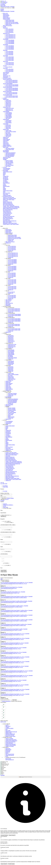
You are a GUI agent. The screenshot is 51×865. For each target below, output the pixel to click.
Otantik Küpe (8, 128)
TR (3, 2)
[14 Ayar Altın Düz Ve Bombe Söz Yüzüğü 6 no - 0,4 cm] (14, 642)
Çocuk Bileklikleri (6, 168)
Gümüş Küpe (5, 123)
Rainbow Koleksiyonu (7, 201)
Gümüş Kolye (6, 99)
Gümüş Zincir (5, 142)
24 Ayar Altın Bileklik (9, 43)
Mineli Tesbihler (11, 416)
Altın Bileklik (5, 39)
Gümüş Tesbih (11, 413)
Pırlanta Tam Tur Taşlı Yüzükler (11, 22)
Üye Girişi (5, 491)
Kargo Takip (2, 5)
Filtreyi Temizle (3, 571)
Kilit (4, 175)
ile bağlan (2, 500)
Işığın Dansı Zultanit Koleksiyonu (9, 220)
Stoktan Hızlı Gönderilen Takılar (9, 198)
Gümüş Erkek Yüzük (9, 149)
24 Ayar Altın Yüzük (9, 60)
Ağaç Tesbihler (8, 163)
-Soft (20, 776)
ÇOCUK (5, 167)
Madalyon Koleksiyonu (7, 202)
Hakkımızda (7, 748)
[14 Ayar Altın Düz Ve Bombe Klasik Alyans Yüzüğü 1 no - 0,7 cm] (16, 675)
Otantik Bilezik (8, 122)
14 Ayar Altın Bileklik (9, 40)
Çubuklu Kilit (5, 176)
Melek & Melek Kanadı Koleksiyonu (10, 208)
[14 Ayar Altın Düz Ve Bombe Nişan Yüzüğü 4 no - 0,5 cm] (14, 661)
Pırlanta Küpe (5, 16)
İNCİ (6, 729)
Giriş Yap (2, 499)
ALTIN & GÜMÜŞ (7, 78)
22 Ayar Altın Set (8, 66)
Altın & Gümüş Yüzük (7, 94)
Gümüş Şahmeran (6, 139)
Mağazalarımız (8, 749)
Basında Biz (7, 750)
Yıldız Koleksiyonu (7, 214)
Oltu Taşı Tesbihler (9, 161)
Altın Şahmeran (6, 72)
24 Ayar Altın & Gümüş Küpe (11, 92)
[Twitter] (4, 708)
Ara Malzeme (5, 179)
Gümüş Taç (5, 141)
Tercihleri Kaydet (11, 863)
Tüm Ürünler (8, 105)
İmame (4, 173)
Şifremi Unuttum (10, 498)
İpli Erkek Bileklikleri (9, 156)
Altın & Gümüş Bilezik (7, 86)
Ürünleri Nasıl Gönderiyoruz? (11, 740)
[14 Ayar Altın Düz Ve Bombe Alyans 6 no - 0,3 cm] (13, 647)
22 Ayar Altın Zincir (9, 70)
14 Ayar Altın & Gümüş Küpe (11, 93)
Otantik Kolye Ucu (9, 110)
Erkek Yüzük (5, 147)
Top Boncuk (5, 177)
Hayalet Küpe (8, 126)
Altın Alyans (5, 61)
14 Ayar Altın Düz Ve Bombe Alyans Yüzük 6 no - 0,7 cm (11, 634)
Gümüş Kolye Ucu (6, 107)
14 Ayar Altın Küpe (9, 51)
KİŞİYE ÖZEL (8, 732)
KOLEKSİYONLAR (7, 196)
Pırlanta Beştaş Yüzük (9, 21)
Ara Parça (5, 180)
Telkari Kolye (8, 102)
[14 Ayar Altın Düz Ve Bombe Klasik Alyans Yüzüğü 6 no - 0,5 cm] (16, 582)
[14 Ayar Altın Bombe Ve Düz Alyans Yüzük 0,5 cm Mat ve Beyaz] (16, 615)
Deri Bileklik (10, 356)
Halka (4, 191)
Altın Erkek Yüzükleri (9, 148)
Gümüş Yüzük (6, 129)
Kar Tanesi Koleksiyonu (8, 209)
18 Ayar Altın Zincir (9, 71)
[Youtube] (4, 716)
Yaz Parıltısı (5, 200)
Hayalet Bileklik (8, 113)
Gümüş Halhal (6, 140)
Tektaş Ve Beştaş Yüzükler (10, 131)
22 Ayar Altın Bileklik (9, 42)
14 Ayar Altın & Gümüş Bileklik (11, 84)
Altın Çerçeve (5, 73)
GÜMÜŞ (5, 98)
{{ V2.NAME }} (7, 537)
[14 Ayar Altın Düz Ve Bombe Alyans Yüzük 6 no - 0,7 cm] (14, 633)
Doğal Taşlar (5, 194)
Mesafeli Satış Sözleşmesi (10, 744)
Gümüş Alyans (6, 137)
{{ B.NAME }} (7, 544)
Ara (13, 7)
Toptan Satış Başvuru (9, 755)
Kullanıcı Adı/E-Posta (4, 493)
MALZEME (5, 170)
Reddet (26, 831)
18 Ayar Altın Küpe (9, 52)
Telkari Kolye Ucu (9, 109)
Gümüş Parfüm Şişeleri (7, 171)
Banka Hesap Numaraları (10, 741)
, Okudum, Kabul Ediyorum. (12, 701)
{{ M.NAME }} (7, 551)
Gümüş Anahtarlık (6, 144)
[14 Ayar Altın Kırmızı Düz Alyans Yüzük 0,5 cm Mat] (13, 628)
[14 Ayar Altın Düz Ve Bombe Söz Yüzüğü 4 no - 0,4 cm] (14, 666)
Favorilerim (2, 4)
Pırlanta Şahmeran (6, 17)
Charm (4, 184)
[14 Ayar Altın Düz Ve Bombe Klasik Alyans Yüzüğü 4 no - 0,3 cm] (16, 670)
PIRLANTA (5, 13)
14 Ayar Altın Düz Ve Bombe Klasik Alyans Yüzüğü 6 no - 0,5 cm (13, 583)
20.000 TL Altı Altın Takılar (8, 197)
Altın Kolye (5, 27)
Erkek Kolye (5, 158)
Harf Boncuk (5, 178)
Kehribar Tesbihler (9, 160)
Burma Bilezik (8, 121)
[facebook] (4, 705)
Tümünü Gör (10, 240)
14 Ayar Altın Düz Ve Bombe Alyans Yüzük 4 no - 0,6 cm (11, 657)
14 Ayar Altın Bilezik (9, 45)
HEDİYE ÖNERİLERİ (10, 734)
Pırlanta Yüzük (8, 24)
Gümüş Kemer (6, 143)
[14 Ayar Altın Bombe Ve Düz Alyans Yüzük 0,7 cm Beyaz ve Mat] (16, 619)
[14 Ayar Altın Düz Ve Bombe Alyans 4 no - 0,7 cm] (13, 652)
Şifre (1, 495)
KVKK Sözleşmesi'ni (6, 701)
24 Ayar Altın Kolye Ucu (10, 37)
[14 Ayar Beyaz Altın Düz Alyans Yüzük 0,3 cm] (12, 591)
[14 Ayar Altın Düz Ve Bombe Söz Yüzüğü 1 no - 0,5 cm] (14, 684)
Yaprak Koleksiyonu (7, 211)
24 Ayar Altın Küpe (9, 54)
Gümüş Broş (5, 138)
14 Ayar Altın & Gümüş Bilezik (11, 88)
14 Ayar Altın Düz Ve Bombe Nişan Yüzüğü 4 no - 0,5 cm (12, 662)
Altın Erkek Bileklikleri (10, 153)
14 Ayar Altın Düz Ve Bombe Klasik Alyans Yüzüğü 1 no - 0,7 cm (13, 676)
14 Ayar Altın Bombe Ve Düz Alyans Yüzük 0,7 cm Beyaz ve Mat (13, 620)
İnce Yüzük (7, 132)
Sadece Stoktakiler (5, 581)
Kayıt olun (14, 699)
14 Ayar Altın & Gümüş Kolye (11, 80)
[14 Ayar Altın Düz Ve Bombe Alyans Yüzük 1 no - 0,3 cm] (14, 694)
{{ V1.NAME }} (7, 529)
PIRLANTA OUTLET (7, 25)
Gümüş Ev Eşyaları (7, 195)
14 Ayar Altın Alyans (9, 62)
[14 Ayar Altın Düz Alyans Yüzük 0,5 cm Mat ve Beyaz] (14, 605)
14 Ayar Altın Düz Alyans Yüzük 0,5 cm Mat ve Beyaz (11, 606)
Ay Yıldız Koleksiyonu (7, 213)
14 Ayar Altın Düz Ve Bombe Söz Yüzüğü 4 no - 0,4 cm (11, 667)
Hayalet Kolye (8, 101)
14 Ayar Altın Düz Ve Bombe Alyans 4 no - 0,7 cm (10, 653)
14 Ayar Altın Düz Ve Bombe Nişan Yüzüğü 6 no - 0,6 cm (12, 639)
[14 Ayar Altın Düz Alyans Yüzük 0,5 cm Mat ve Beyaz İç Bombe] (16, 601)
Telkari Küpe (8, 127)
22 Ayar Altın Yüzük (9, 59)
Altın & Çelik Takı (6, 75)
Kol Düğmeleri (6, 150)
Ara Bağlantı (5, 181)
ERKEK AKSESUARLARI (11, 731)
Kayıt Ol (6, 499)
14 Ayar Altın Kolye (9, 28)
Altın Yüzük (5, 55)
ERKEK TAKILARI (7, 146)
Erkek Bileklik (6, 151)
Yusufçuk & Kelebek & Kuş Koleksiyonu (11, 207)
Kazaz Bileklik (8, 114)
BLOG (6, 756)
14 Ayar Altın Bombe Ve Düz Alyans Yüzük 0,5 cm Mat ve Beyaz (13, 616)
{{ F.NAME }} (7, 565)
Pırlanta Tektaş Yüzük (9, 20)
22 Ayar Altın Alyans (9, 64)
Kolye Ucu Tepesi (6, 192)
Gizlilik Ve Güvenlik (9, 746)
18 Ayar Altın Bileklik (9, 41)
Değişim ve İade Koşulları (10, 745)
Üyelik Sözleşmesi (9, 742)
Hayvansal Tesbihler (9, 165)
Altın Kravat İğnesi (7, 157)
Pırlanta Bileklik (6, 15)
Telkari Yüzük (8, 133)
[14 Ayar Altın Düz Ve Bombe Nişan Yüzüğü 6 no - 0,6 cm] (14, 638)
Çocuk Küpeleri (6, 169)
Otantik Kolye (8, 103)
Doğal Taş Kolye (11, 341)
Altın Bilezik (5, 44)
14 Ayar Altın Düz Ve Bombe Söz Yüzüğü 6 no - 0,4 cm (11, 644)
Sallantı (4, 188)
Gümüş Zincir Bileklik (12, 357)
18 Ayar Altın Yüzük (9, 57)
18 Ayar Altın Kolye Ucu (10, 35)
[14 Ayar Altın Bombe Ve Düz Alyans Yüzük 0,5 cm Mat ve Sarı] (16, 624)
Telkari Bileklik (8, 115)
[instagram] (4, 711)
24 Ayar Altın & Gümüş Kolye (11, 82)
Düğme (4, 189)
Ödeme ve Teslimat (9, 738)
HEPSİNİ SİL (3, 516)
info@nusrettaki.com (9, 759)
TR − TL (4, 1)
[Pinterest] (4, 713)
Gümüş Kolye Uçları (9, 108)
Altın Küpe (5, 50)
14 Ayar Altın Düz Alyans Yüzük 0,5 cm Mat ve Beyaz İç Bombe (13, 602)
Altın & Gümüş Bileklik (7, 83)
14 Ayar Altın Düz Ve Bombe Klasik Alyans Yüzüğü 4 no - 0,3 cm (13, 671)
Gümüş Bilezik (6, 119)
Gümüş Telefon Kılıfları (7, 190)
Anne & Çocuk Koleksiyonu (8, 216)
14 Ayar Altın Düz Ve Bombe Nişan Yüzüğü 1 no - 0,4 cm (12, 690)
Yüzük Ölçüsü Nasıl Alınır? (10, 739)
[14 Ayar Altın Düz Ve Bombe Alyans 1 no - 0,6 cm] (13, 680)
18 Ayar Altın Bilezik (9, 46)
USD (3, 3)
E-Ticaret (22, 776)
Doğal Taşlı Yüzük (11, 378)
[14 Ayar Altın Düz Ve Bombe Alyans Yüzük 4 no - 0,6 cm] (14, 656)
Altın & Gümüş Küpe (7, 91)
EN (6, 2)
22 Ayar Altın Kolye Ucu (10, 36)
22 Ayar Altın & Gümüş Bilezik (11, 89)
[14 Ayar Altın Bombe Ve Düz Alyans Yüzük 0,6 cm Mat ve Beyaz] (16, 596)
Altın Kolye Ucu (6, 33)
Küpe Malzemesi (6, 182)
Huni (4, 187)
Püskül (4, 172)
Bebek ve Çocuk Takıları (10, 736)
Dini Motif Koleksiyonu (7, 217)
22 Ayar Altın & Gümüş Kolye (11, 81)
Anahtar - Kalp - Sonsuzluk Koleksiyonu (11, 206)
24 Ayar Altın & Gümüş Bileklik (11, 85)
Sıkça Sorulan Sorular (9, 754)
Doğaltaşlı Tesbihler (9, 162)
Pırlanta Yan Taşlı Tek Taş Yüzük (12, 23)
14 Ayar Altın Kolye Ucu (10, 34)
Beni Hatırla (4, 498)
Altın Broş (5, 74)
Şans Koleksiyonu (6, 215)
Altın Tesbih (10, 414)
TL (1, 3)
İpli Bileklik (10, 355)
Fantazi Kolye (8, 104)
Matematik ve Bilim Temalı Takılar (10, 223)
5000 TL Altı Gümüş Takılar (8, 199)
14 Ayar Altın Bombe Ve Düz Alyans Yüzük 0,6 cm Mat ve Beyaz (13, 597)
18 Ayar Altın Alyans (9, 63)
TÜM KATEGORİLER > (8, 504)
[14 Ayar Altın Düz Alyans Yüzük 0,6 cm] (11, 587)
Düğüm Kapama (6, 186)
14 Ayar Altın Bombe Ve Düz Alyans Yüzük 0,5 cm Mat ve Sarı (13, 625)
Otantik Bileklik (8, 117)
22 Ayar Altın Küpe (9, 53)
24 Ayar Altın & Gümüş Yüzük (11, 97)
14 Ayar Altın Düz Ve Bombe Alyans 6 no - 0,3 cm (10, 648)
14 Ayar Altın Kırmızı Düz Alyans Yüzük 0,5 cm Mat (11, 630)
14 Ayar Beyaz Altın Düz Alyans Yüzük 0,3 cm (9, 592)
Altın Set (4, 65)
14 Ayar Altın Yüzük (9, 56)
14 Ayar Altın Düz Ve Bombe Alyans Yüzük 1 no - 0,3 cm (11, 695)
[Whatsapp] (4, 718)
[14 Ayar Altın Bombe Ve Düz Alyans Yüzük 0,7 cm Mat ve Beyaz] (16, 610)
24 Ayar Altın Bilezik (9, 49)
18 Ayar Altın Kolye (9, 30)
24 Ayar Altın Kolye (9, 32)
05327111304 (3, 721)
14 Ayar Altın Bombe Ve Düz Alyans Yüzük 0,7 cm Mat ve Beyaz (13, 611)
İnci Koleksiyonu (6, 219)
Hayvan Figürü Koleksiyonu (8, 205)
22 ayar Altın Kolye (9, 31)
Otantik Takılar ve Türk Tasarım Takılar (11, 224)
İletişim (6, 752)
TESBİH (5, 159)
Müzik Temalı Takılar (7, 221)
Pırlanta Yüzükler (6, 18)
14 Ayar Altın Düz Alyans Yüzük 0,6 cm (8, 588)
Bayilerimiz (7, 751)
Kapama (4, 185)
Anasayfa (5, 503)
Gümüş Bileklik (6, 111)
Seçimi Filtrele (3, 570)
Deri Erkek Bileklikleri (9, 155)
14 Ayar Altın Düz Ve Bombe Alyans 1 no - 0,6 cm (10, 681)
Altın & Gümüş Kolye (7, 79)
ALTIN (4, 26)
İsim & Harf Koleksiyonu (8, 204)
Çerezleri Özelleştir (4, 835)
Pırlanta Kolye (6, 14)
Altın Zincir (5, 68)
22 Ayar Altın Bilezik (9, 47)
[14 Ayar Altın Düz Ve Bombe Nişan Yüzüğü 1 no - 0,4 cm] (14, 689)
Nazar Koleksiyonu (7, 210)
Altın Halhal (5, 76)
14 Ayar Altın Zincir (9, 69)
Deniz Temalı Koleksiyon (8, 218)
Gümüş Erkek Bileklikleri (10, 152)
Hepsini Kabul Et (12, 835)
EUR (5, 3)
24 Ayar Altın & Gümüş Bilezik (11, 90)
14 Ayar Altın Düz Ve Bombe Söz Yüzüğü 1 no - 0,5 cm (11, 685)
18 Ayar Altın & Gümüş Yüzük (11, 95)
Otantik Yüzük (8, 134)
